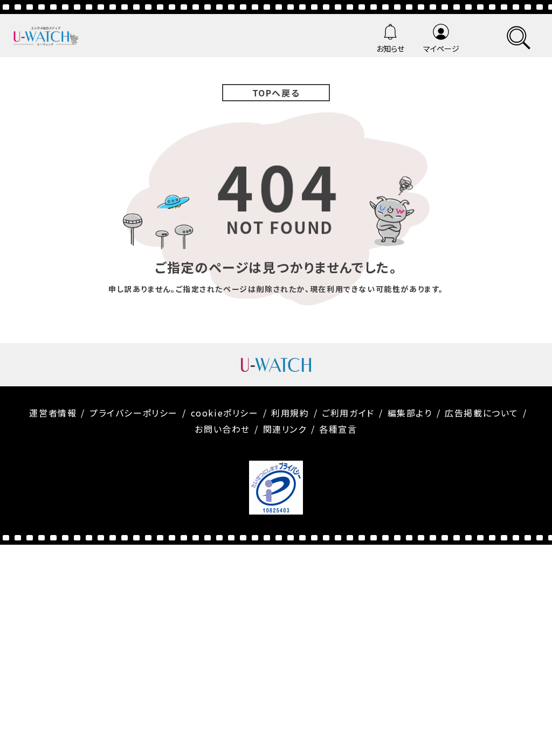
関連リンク (285, 428)
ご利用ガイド (348, 412)
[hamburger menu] (518, 36)
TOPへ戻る (276, 92)
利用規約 (290, 412)
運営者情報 (53, 412)
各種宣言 (338, 428)
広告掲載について (482, 412)
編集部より (410, 412)
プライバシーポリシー (133, 412)
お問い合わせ (222, 428)
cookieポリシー (225, 412)
